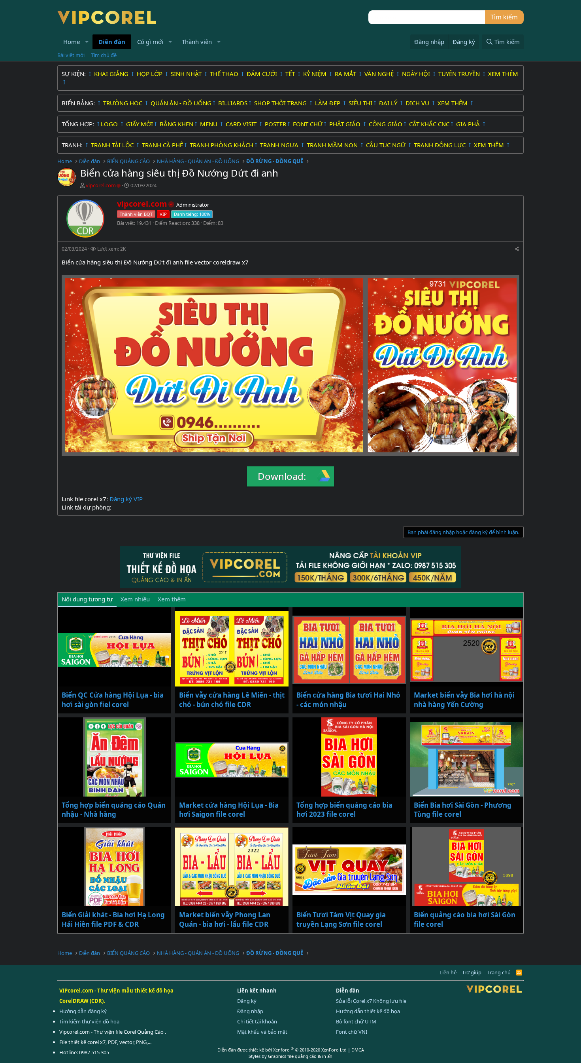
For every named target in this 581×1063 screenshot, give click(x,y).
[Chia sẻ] (517, 249)
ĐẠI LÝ (389, 103)
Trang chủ (499, 972)
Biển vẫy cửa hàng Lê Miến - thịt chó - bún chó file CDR (232, 699)
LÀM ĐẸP (328, 103)
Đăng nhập (250, 1011)
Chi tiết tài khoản (257, 1021)
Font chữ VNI (351, 1031)
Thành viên (197, 42)
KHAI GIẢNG (112, 74)
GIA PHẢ (468, 124)
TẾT (290, 74)
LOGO (110, 124)
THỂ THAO (225, 74)
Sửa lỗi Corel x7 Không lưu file (371, 1000)
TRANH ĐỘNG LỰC (440, 145)
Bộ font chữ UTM (356, 1021)
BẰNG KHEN (176, 124)
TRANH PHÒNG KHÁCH (221, 145)
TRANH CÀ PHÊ (162, 145)
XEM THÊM (503, 74)
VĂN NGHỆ (379, 74)
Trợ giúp (471, 972)
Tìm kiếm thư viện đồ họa (89, 1021)
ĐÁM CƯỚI (263, 74)
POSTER (275, 124)
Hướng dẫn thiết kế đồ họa (368, 1011)
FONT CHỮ (308, 124)
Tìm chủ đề (104, 55)
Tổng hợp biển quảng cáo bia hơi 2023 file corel (344, 810)
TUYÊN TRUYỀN (459, 74)
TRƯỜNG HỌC (123, 103)
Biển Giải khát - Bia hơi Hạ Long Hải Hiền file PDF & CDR (113, 919)
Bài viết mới (71, 55)
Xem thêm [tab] (172, 599)
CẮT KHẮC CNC (429, 124)
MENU (209, 124)
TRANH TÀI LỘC (113, 145)
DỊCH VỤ (418, 103)
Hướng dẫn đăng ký (83, 1011)
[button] (86, 41)
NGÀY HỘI (417, 74)
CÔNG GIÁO (385, 124)
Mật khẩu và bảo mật (262, 1031)
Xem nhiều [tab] (135, 599)
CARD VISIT (242, 124)
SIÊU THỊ (360, 103)
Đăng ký (247, 1000)
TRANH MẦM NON (333, 145)
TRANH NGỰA (280, 145)
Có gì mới (150, 42)
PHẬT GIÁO (345, 124)
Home (71, 42)
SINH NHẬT (187, 74)
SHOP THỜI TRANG (281, 103)
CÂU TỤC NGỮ (386, 145)
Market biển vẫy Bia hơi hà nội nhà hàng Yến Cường (464, 699)
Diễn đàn (111, 42)
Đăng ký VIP (126, 499)
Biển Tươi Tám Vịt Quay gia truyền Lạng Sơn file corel (341, 919)
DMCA (357, 1050)
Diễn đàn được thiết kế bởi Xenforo (282, 1050)
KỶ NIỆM (315, 74)
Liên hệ (448, 972)
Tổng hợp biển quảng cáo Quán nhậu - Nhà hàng (114, 810)
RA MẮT (346, 74)
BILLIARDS (232, 103)
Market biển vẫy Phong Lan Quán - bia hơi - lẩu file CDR (224, 919)
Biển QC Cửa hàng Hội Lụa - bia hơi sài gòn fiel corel (113, 699)
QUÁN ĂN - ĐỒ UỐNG (181, 103)
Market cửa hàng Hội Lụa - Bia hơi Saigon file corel (229, 810)
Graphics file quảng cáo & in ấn (300, 1056)
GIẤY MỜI (139, 124)
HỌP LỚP (150, 74)
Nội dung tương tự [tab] (87, 599)
